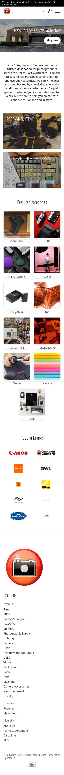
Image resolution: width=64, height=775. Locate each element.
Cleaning (17, 383)
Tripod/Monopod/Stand (18, 653)
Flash (6, 648)
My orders (10, 713)
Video (7, 662)
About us (9, 726)
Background (47, 383)
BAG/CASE (9, 624)
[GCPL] (46, 453)
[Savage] (18, 516)
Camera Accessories (16, 277)
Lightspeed (9, 758)
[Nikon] (46, 485)
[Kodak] (18, 485)
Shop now (52, 40)
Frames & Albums (16, 348)
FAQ (6, 740)
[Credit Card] (31, 765)
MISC (6, 614)
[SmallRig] (46, 516)
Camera (8, 643)
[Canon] (18, 453)
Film (47, 312)
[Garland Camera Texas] (6, 11)
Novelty (32, 419)
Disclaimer (10, 735)
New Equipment (17, 241)
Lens (6, 677)
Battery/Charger (17, 312)
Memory (8, 629)
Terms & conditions (16, 731)
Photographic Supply (47, 348)
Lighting (47, 277)
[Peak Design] (18, 500)
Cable (7, 672)
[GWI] (46, 469)
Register (8, 708)
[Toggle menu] (57, 11)
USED (47, 241)
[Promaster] (46, 500)
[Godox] (18, 469)
